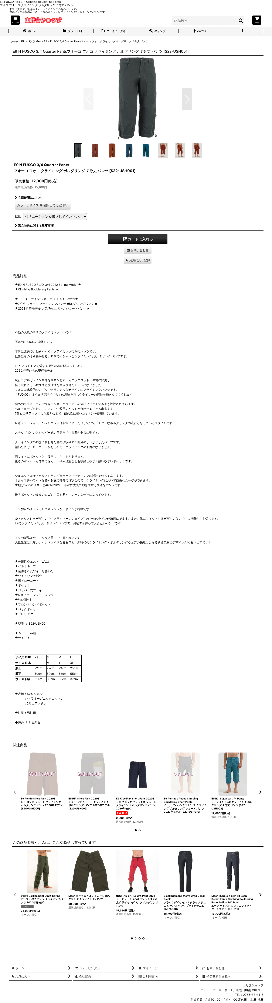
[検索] (241, 20)
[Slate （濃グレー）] (137, 99)
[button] (15, 20)
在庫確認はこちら (30, 197)
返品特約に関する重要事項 (36, 225)
